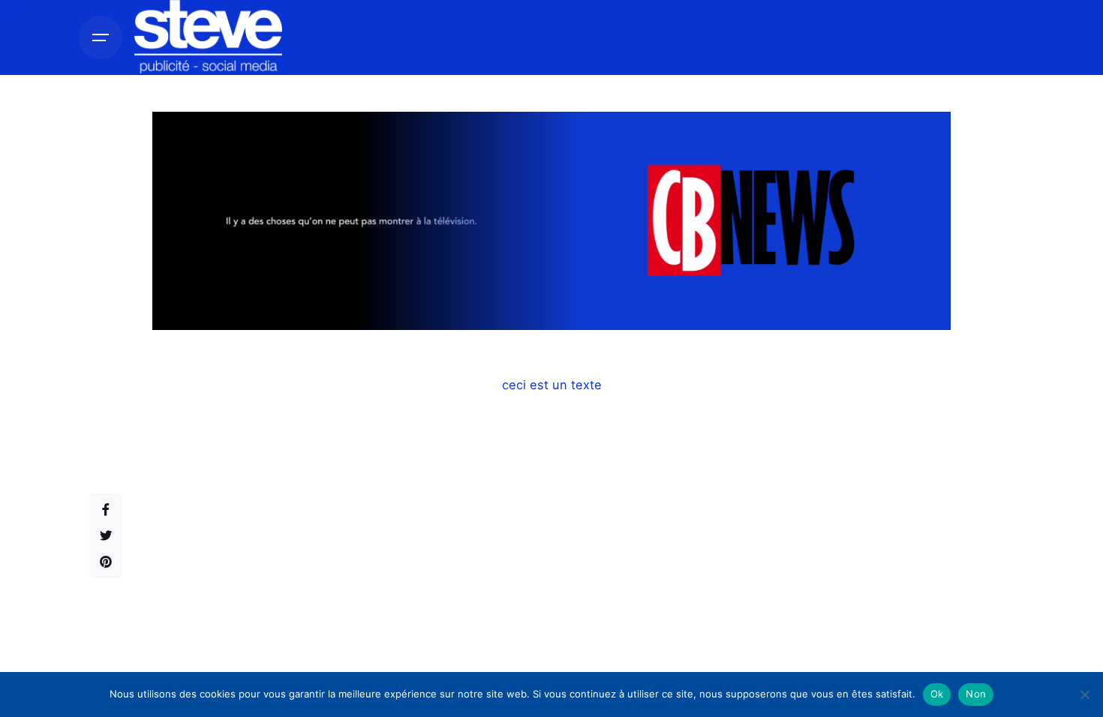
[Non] (1084, 694)
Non (976, 694)
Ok (937, 694)
